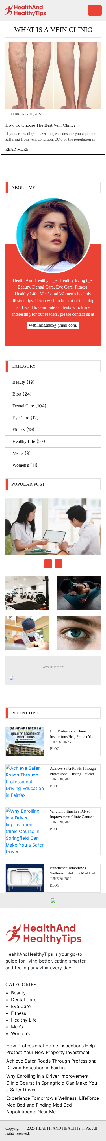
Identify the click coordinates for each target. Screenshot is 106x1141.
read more (17, 149)
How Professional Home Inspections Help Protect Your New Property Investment (73, 736)
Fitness (18, 429)
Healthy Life (23, 441)
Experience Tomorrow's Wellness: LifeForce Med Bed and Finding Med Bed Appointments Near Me (52, 1104)
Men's (17, 453)
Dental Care (23, 405)
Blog (16, 394)
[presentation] (48, 563)
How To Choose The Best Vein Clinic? (40, 125)
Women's (20, 465)
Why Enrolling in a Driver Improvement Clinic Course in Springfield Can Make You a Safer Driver (51, 1082)
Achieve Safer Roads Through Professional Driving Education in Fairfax (74, 773)
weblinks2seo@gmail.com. (53, 325)
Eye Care (20, 417)
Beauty (18, 382)
